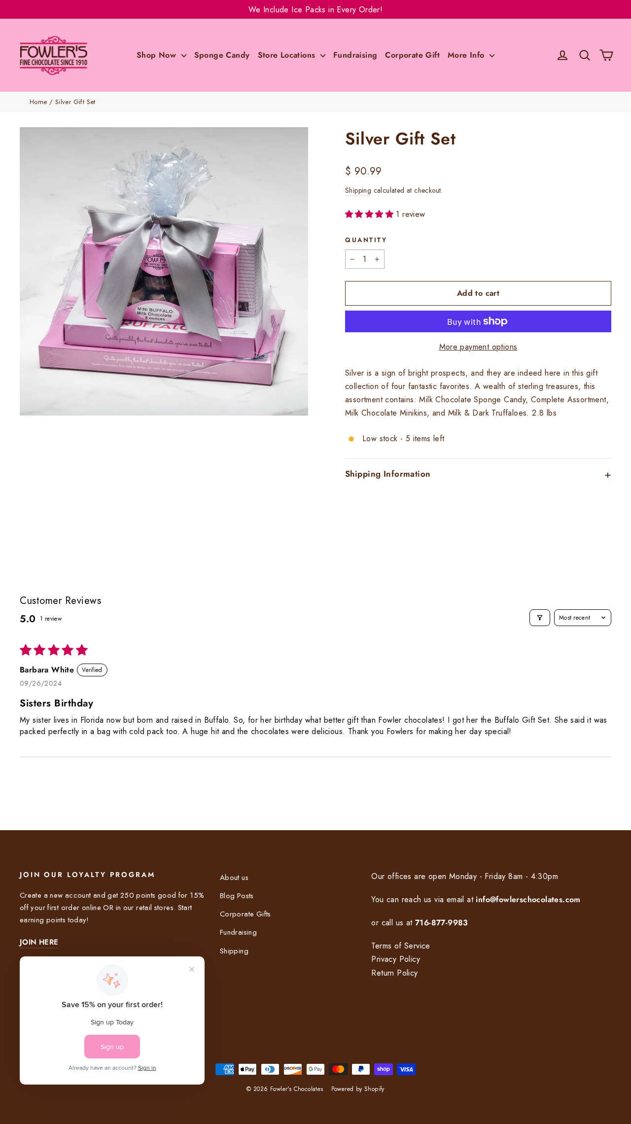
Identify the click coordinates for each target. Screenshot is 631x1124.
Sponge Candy (222, 55)
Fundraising (355, 55)
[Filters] (539, 617)
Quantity (366, 240)
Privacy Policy (395, 959)
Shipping (358, 190)
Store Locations (288, 55)
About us (234, 877)
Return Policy (394, 973)
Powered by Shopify (358, 1089)
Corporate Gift (412, 55)
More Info (467, 55)
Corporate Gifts (245, 914)
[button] (370, 214)
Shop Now (158, 55)
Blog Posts (237, 895)
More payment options (478, 346)
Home (38, 101)
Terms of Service (400, 945)
